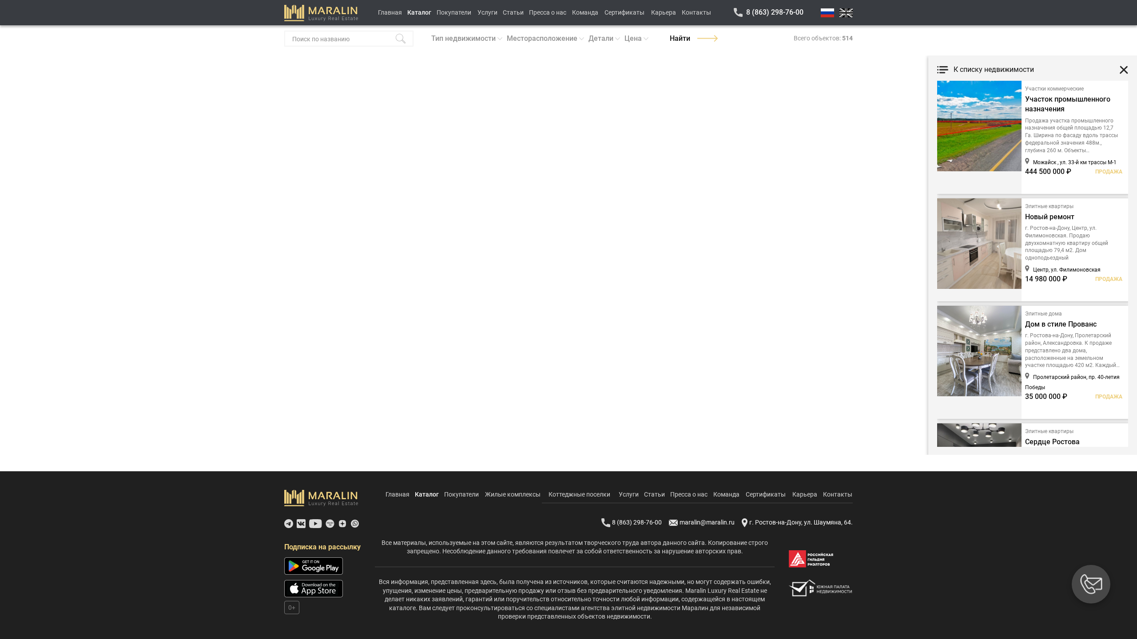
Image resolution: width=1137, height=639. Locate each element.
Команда (585, 12)
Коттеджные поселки (579, 494)
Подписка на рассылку (322, 547)
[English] (846, 12)
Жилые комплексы (513, 494)
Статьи (513, 12)
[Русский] (827, 12)
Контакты (696, 12)
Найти (680, 38)
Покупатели (454, 12)
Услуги (487, 12)
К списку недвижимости (994, 69)
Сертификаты (624, 12)
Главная (390, 12)
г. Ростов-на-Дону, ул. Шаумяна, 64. (801, 522)
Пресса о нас (547, 12)
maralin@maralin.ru (707, 522)
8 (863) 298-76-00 (774, 12)
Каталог (419, 12)
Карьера (663, 12)
